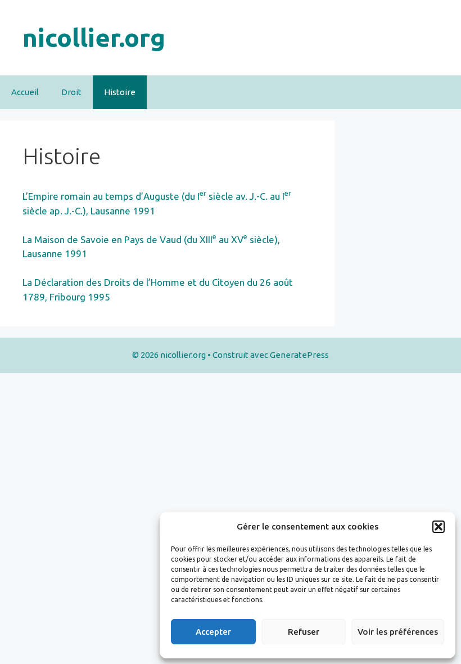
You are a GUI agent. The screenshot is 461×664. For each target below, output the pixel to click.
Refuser (303, 631)
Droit (71, 92)
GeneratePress (299, 355)
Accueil (25, 92)
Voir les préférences (398, 631)
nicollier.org (93, 37)
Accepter (213, 631)
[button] (438, 526)
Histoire (119, 92)
